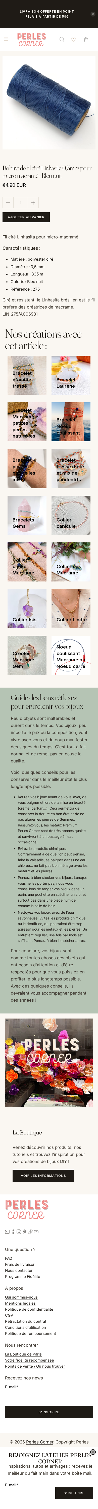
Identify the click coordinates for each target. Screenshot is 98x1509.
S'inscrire (74, 1493)
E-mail (11, 1485)
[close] (92, 1452)
